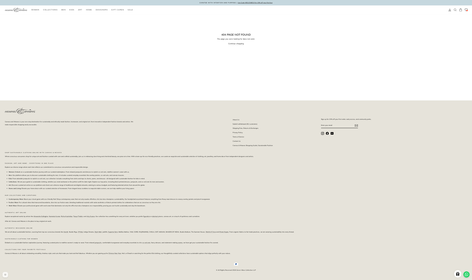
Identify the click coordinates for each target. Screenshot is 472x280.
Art (80, 10)
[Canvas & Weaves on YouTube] (332, 133)
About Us (236, 120)
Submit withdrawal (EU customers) (245, 124)
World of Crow (211, 232)
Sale (130, 10)
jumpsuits (98, 243)
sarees (180, 243)
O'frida (80, 232)
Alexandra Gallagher (41, 216)
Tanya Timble (78, 216)
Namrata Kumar (54, 216)
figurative (146, 216)
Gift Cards (117, 10)
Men (63, 10)
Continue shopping (236, 43)
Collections (50, 10)
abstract (155, 216)
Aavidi (66, 232)
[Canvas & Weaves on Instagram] (322, 133)
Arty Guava (91, 216)
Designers (102, 10)
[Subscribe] (356, 125)
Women (35, 10)
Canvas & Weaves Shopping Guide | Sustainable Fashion (253, 145)
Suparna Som (113, 232)
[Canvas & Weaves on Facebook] (327, 133)
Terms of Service (238, 137)
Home (89, 10)
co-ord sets (146, 243)
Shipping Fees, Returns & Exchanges (245, 128)
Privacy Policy (238, 132)
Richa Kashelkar (66, 216)
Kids (71, 10)
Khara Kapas (224, 232)
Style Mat (98, 232)
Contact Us (237, 141)
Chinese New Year (114, 253)
